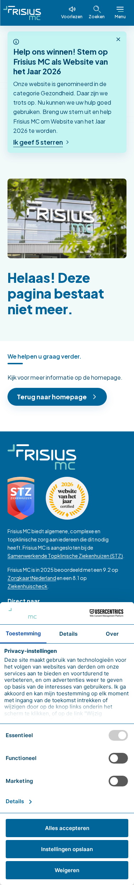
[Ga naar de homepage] (22, 13)
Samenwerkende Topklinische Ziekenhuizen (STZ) (65, 555)
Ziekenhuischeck (28, 586)
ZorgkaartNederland (32, 578)
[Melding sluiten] (118, 39)
